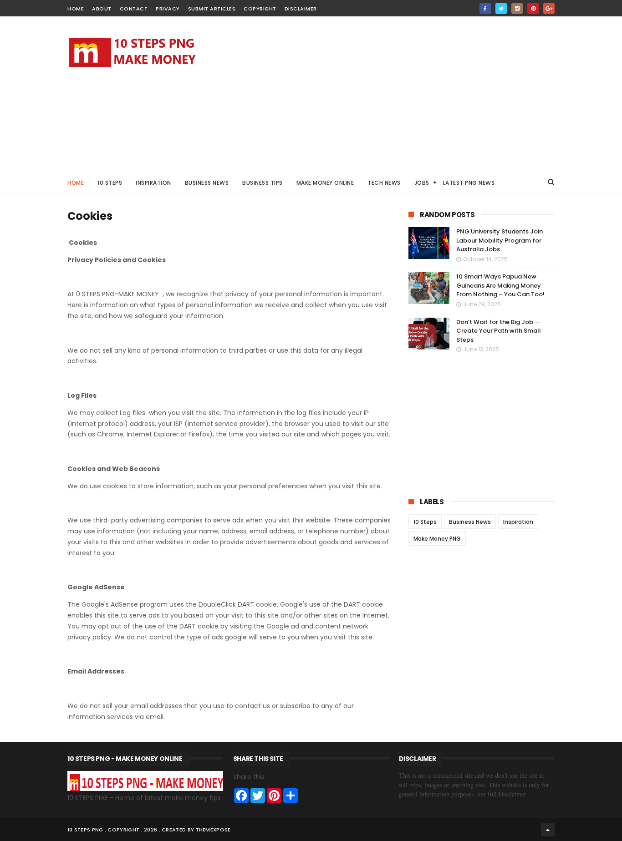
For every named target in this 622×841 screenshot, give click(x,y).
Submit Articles (212, 8)
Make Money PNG (437, 538)
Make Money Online (325, 183)
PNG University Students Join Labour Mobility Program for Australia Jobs (499, 240)
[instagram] (517, 8)
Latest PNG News (469, 183)
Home (75, 183)
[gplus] (549, 8)
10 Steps (425, 522)
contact (134, 8)
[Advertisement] (389, 93)
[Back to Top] (548, 829)
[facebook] (485, 8)
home (75, 8)
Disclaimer (301, 8)
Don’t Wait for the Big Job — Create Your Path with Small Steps (498, 331)
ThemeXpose (213, 829)
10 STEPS (109, 183)
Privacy (168, 8)
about (102, 8)
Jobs (421, 183)
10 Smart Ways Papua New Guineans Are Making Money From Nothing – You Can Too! (500, 285)
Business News (207, 183)
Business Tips (262, 183)
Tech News (384, 183)
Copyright (260, 8)
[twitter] (501, 8)
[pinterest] (533, 8)
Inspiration (153, 183)
